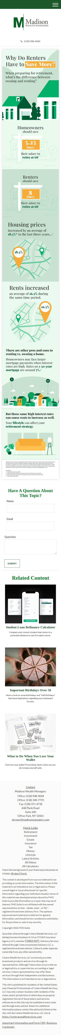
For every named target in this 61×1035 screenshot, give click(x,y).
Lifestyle (30, 854)
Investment (30, 835)
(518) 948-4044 (32, 41)
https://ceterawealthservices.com (22, 1016)
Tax (30, 847)
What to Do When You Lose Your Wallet (30, 758)
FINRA (29, 941)
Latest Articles (30, 858)
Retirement (30, 831)
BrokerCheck (19, 873)
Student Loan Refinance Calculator (30, 627)
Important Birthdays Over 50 (30, 690)
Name (10, 501)
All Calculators (30, 866)
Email (10, 519)
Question (10, 536)
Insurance (30, 843)
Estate (30, 839)
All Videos (30, 862)
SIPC (37, 941)
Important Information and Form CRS (23, 1023)
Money (30, 851)
